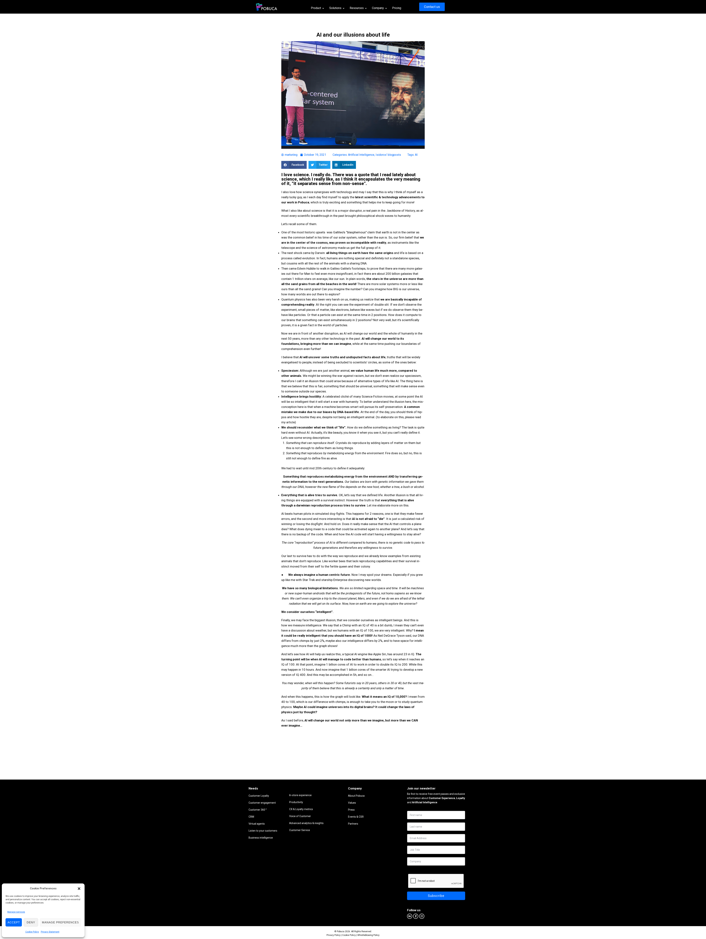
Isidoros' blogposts (388, 154)
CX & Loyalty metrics (301, 809)
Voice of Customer (300, 816)
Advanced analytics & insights (306, 823)
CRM (251, 816)
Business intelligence (261, 837)
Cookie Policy (32, 932)
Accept (14, 922)
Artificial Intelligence (361, 154)
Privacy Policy (333, 935)
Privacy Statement (50, 932)
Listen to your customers (263, 830)
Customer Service (299, 830)
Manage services (16, 912)
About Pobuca (356, 795)
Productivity (296, 802)
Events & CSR (356, 816)
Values (352, 802)
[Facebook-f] (415, 916)
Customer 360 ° (258, 809)
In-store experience (300, 795)
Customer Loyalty (259, 795)
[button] (79, 888)
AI (416, 154)
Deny (31, 922)
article (290, 422)
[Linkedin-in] (409, 916)
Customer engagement (262, 802)
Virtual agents (257, 823)
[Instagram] (421, 916)
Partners (353, 823)
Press (351, 809)
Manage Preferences (60, 922)
